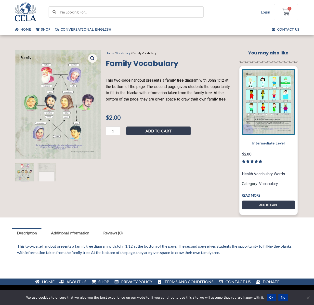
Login (265, 12)
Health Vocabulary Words (263, 174)
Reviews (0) (113, 232)
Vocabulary (123, 53)
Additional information (70, 232)
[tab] (26, 233)
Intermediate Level (268, 143)
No (283, 297)
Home (110, 53)
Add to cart (158, 130)
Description (27, 232)
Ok (271, 297)
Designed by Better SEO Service (157, 283)
